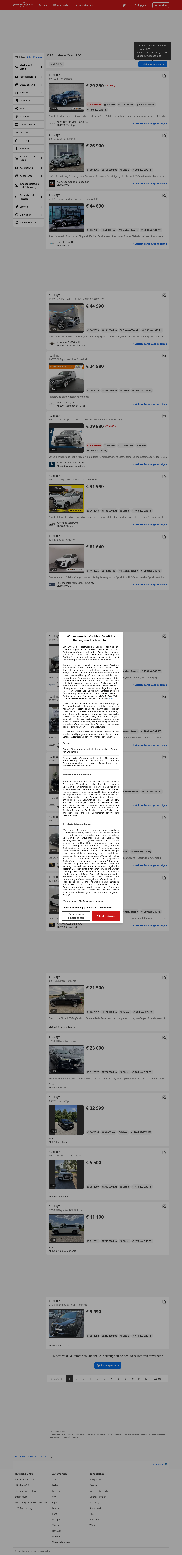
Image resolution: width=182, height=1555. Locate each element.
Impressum (91, 907)
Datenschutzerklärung (72, 907)
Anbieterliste (106, 907)
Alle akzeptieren (106, 916)
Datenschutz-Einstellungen (76, 916)
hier (111, 698)
